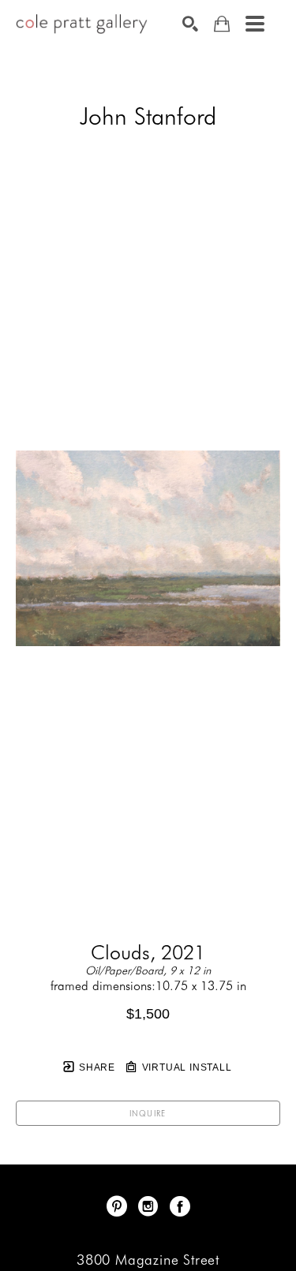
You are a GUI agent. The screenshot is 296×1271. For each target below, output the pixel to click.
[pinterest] (117, 1206)
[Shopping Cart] (222, 24)
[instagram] (148, 1206)
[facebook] (180, 1206)
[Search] (190, 24)
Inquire (148, 1113)
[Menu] (254, 24)
